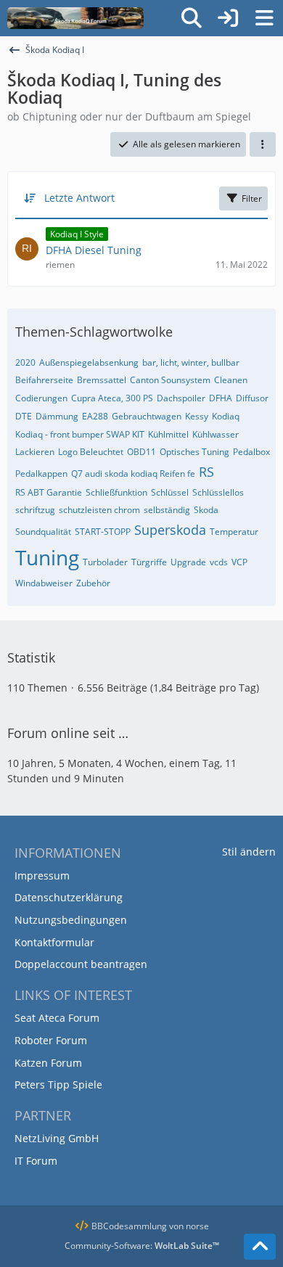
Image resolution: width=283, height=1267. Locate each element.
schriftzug (35, 510)
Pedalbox (251, 452)
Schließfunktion (116, 492)
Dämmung (57, 416)
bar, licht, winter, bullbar (190, 362)
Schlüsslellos (218, 492)
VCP (239, 562)
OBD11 (141, 452)
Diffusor (252, 398)
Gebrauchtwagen (146, 416)
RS (206, 471)
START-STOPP (103, 531)
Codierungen (41, 398)
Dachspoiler (181, 398)
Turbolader (105, 562)
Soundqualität (43, 531)
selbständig (167, 510)
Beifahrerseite (44, 380)
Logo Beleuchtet (90, 452)
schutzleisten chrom (99, 510)
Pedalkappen (41, 473)
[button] (263, 144)
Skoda (206, 510)
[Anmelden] (227, 18)
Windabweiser (44, 583)
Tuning (47, 557)
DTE (23, 416)
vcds (219, 562)
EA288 (95, 416)
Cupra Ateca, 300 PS (112, 398)
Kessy (196, 416)
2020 (25, 362)
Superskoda (170, 529)
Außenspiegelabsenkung (89, 362)
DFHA (220, 398)
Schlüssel (170, 492)
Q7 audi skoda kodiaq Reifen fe (133, 473)
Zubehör (93, 583)
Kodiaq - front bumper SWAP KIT (79, 434)
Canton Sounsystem (170, 380)
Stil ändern (249, 851)
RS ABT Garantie (48, 492)
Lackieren (34, 452)
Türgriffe (149, 562)
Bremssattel (101, 380)
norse (197, 1226)
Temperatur (234, 531)
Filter (252, 198)
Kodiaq (225, 416)
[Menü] (264, 18)
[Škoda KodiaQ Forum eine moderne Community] (75, 18)
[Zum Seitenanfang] (260, 1247)
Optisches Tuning (194, 452)
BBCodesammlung (128, 1226)
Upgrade (188, 562)
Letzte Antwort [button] (79, 198)
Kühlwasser (215, 434)
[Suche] (191, 18)
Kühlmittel (168, 434)
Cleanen (230, 380)
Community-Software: (142, 1245)
